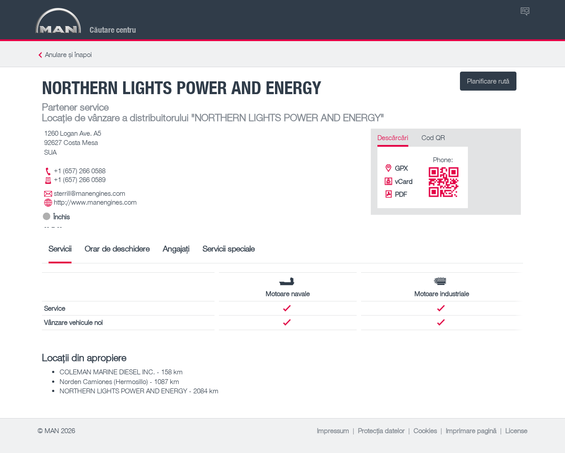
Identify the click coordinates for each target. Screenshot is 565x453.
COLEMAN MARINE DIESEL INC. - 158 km (121, 372)
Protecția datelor (381, 430)
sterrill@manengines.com (89, 193)
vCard (404, 181)
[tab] (60, 251)
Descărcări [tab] (392, 137)
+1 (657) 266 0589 (79, 179)
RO (525, 10)
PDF (401, 194)
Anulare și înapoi (68, 54)
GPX (401, 168)
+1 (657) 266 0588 (79, 171)
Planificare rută (488, 81)
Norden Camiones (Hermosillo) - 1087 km (119, 381)
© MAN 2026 (56, 430)
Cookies (425, 430)
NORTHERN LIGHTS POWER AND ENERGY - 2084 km (139, 391)
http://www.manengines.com (95, 202)
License (516, 430)
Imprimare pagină (471, 430)
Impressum (333, 430)
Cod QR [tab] (433, 137)
